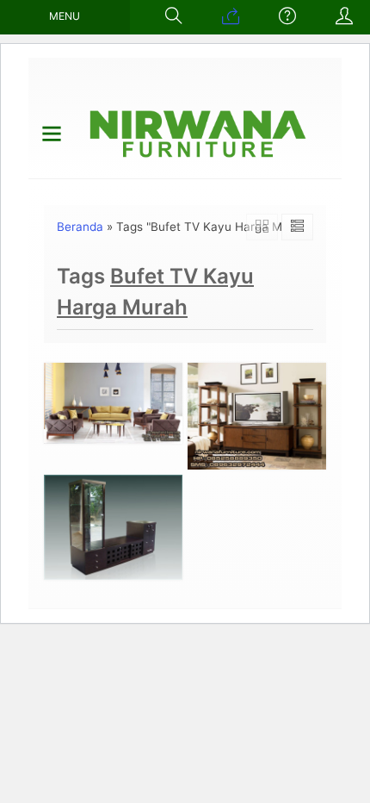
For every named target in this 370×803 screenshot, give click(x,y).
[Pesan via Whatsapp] (230, 17)
